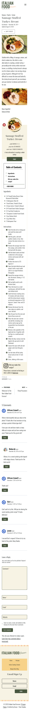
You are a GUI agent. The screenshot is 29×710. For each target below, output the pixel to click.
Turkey (13, 15)
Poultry (9, 15)
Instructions (11, 176)
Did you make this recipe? (13, 180)
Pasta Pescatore (22, 389)
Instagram (15, 373)
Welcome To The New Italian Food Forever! (6, 391)
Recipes (4, 15)
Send (21, 691)
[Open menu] (25, 4)
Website (5, 617)
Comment (6, 568)
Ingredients (11, 173)
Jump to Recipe (9, 31)
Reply (4, 437)
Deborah (5, 25)
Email (5, 607)
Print (14, 159)
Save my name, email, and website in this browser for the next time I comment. (14, 624)
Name (5, 597)
